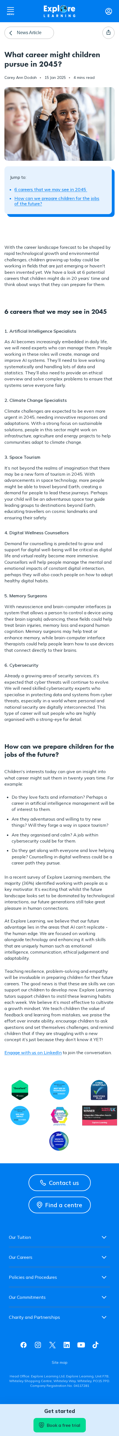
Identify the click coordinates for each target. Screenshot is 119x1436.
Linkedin (66, 1345)
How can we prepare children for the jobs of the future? (56, 201)
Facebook (23, 1345)
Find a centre (63, 1205)
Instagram (38, 1345)
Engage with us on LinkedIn (33, 1052)
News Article (29, 32)
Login (108, 11)
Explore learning (59, 11)
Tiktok (95, 1345)
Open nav (10, 11)
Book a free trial (63, 1425)
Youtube (81, 1345)
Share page (108, 33)
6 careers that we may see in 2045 (50, 189)
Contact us (64, 1182)
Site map (60, 1362)
